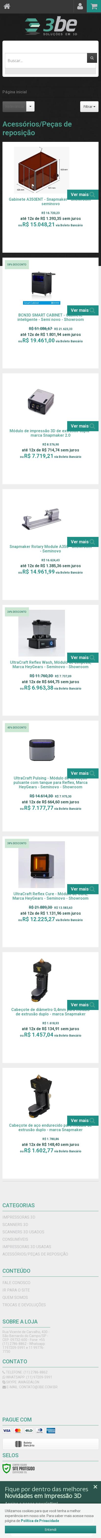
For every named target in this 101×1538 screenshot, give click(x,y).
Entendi (50, 1529)
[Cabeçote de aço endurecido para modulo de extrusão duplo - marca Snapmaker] (50, 1123)
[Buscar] (92, 58)
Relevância (14, 106)
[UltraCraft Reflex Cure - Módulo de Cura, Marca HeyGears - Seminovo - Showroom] (50, 891)
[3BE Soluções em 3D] (50, 26)
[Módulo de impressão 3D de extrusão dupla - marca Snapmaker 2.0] (50, 428)
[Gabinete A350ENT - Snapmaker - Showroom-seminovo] (50, 197)
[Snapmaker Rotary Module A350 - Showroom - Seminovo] (50, 544)
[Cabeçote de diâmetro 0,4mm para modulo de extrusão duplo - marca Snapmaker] (50, 1007)
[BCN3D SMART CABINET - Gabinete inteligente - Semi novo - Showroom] (50, 313)
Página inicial (14, 92)
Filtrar (88, 106)
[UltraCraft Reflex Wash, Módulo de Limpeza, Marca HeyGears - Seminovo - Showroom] (50, 660)
